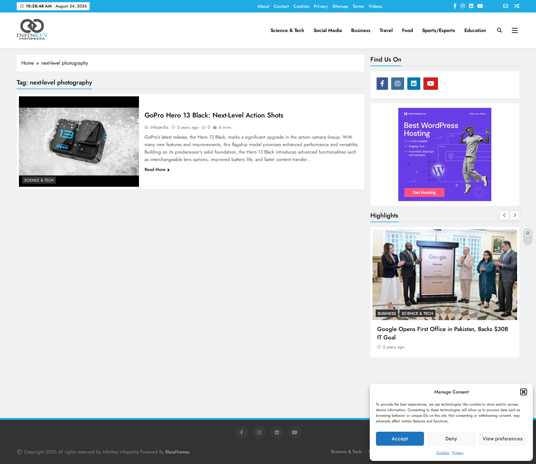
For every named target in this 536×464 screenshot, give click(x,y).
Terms (358, 6)
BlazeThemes (177, 452)
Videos (375, 6)
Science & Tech (287, 30)
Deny (451, 439)
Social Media (328, 30)
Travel (386, 30)
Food (407, 30)
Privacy (457, 453)
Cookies (442, 453)
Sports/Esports (438, 30)
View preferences (503, 439)
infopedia (159, 127)
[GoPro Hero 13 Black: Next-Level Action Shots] (79, 141)
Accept (400, 439)
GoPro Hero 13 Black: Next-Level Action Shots (214, 115)
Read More (155, 169)
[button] (523, 392)
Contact (281, 6)
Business (360, 30)
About (263, 6)
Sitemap (340, 6)
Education (475, 30)
